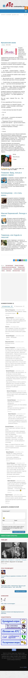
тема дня (23, 559)
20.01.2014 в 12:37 (21, 463)
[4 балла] (6, 168)
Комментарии (7, 306)
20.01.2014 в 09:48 (20, 310)
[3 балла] (5, 168)
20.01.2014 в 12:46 (21, 480)
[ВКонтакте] (14, 260)
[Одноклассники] (16, 260)
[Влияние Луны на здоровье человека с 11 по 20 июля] (14, 572)
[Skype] (26, 260)
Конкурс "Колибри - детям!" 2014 (10, 14)
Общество (4, 559)
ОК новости (11, 559)
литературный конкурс (7, 269)
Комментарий (6, 511)
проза (3, 270)
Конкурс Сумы (21, 267)
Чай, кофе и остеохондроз (8, 603)
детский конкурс (9, 265)
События (17, 559)
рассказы (9, 270)
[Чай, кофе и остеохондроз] (14, 600)
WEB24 (25, 667)
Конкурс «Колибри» (19, 265)
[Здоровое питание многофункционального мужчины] (14, 608)
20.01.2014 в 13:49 (22, 391)
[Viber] (22, 260)
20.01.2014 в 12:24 (19, 317)
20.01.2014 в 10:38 (19, 341)
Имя (4, 520)
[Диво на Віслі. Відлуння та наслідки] (14, 550)
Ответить (7, 315)
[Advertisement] (14, 28)
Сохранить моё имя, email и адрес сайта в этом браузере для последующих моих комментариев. (13, 528)
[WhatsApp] (24, 260)
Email (15, 520)
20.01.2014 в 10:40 (20, 347)
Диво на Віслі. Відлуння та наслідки (12, 561)
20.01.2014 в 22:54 (18, 494)
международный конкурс (19, 269)
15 (26, 14)
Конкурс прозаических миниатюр (9, 267)
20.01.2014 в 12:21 (19, 452)
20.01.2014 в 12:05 (20, 370)
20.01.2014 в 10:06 (15, 326)
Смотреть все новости (20, 591)
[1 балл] (2, 168)
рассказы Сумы (16, 270)
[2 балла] (3, 168)
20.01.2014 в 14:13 (21, 400)
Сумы (23, 270)
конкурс (3, 44)
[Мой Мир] (18, 260)
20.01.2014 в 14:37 (21, 413)
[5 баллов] (8, 168)
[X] (20, 260)
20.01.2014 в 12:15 (19, 426)
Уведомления (20, 306)
